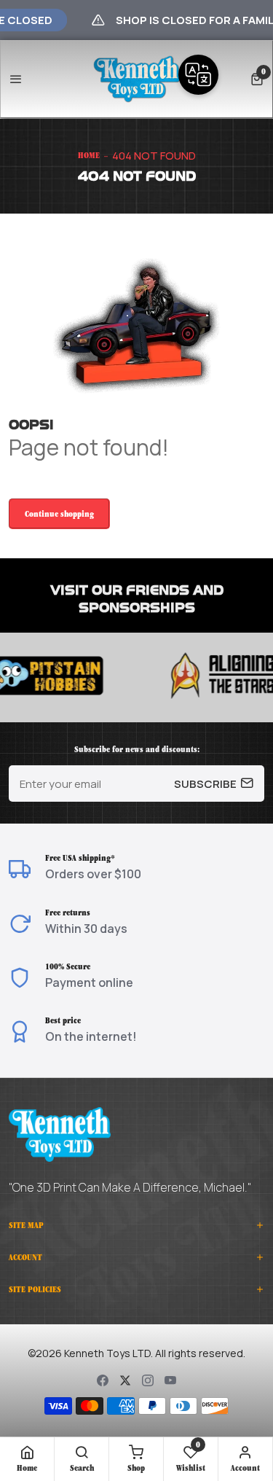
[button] (257, 79)
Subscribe (205, 783)
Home (89, 155)
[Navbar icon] (16, 79)
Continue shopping (59, 514)
